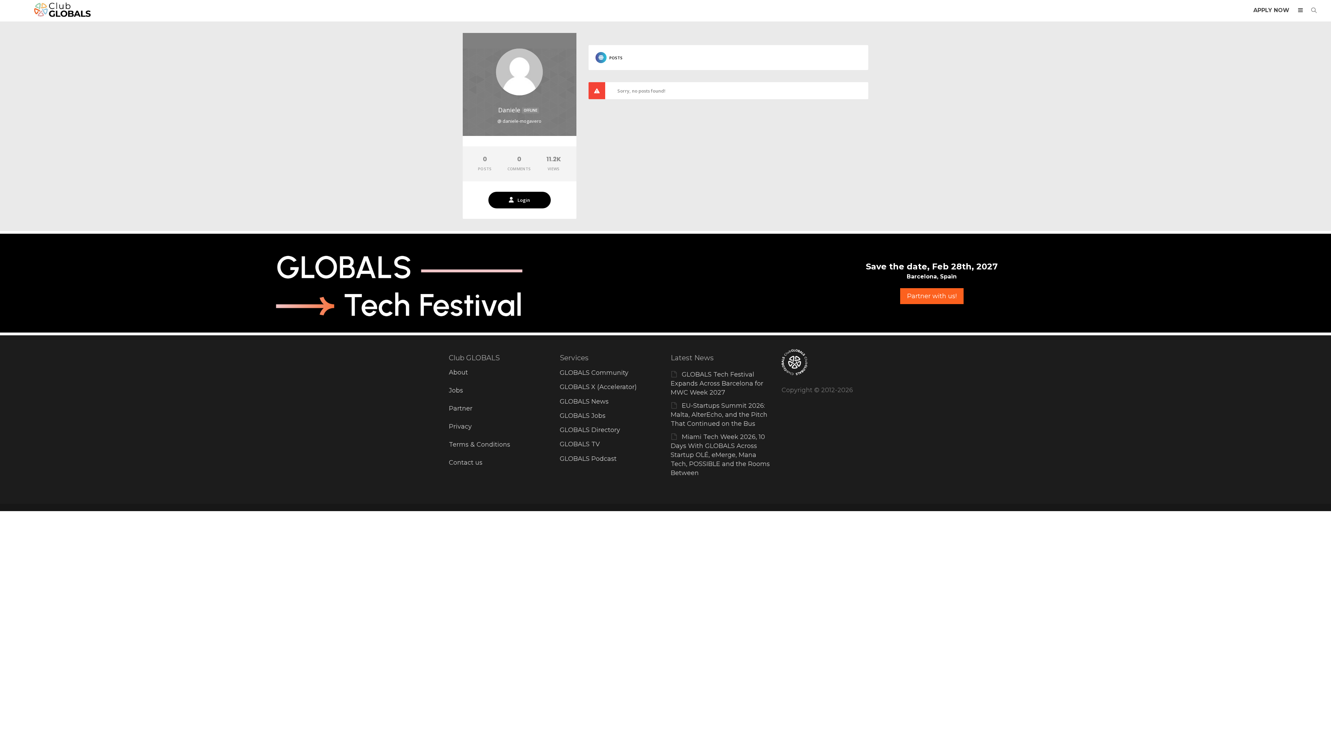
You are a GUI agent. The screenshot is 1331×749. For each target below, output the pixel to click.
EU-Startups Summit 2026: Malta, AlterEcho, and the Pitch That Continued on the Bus (719, 415)
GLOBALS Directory (590, 430)
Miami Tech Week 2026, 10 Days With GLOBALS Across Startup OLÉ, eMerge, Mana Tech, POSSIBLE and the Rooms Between (720, 455)
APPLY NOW (1271, 10)
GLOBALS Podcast (588, 459)
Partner (460, 408)
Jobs (456, 390)
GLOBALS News (584, 401)
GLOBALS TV (580, 444)
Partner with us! (932, 296)
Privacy (460, 426)
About (458, 372)
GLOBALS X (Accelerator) (598, 387)
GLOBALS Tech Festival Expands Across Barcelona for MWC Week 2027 (717, 383)
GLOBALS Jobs (583, 416)
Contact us (465, 462)
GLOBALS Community (594, 373)
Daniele (517, 110)
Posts (616, 57)
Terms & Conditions (479, 444)
